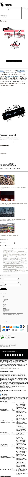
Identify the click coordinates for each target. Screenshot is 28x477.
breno (10, 164)
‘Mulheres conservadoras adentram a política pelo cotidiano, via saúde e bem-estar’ (14, 259)
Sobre (4, 305)
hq (4, 165)
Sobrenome (2, 285)
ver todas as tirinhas (14, 61)
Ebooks (4, 300)
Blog (4, 301)
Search (23, 8)
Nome (1, 282)
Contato (4, 308)
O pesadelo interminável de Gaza (11, 256)
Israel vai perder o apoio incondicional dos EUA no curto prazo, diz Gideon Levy (15, 268)
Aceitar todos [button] (16, 368)
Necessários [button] (3, 393)
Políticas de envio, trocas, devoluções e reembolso (13, 313)
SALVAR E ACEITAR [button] (5, 476)
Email (1, 278)
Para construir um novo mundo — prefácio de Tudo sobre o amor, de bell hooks (15, 261)
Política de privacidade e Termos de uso (11, 314)
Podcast (4, 303)
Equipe (4, 306)
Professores (5, 311)
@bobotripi (21, 71)
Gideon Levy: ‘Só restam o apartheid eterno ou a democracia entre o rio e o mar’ (14, 255)
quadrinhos (7, 165)
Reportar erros (6, 310)
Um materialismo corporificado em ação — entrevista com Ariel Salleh (13, 265)
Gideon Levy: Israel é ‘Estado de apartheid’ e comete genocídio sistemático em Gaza (13, 204)
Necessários (4, 394)
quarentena (13, 165)
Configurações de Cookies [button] (6, 368)
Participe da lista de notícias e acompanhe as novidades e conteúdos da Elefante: (10, 138)
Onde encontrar (6, 309)
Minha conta (5, 299)
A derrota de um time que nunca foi (9, 235)
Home (4, 296)
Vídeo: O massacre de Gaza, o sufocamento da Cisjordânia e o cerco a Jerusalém (14, 252)
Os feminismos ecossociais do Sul (11, 263)
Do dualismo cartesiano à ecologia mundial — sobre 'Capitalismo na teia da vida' (13, 220)
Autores (4, 304)
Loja (4, 297)
